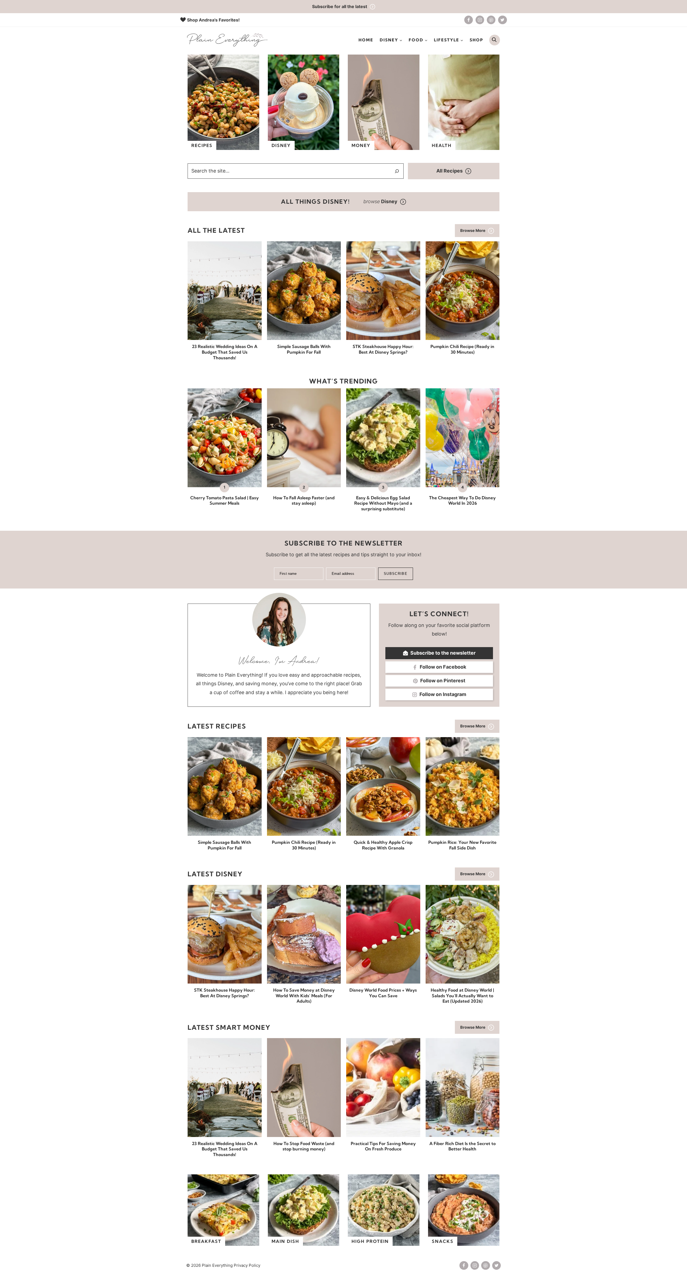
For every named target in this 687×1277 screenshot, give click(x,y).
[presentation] (225, 290)
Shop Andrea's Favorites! (213, 20)
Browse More (472, 230)
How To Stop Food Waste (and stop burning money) (303, 1146)
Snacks (443, 1241)
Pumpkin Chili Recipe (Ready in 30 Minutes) (462, 349)
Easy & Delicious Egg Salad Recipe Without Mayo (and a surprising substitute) (383, 503)
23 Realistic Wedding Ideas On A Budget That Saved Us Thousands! (224, 352)
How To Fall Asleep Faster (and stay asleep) (304, 500)
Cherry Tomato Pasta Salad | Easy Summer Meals (224, 500)
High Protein (370, 1241)
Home (366, 39)
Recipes (202, 145)
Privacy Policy (247, 1265)
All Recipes (449, 171)
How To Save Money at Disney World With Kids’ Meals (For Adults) (304, 995)
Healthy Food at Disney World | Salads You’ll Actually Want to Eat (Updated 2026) (462, 995)
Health (442, 145)
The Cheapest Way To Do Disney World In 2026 (462, 500)
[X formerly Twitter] (502, 20)
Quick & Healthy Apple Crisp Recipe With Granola (383, 845)
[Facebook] (468, 20)
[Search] (397, 171)
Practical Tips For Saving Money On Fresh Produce (383, 1146)
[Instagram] (480, 20)
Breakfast (206, 1241)
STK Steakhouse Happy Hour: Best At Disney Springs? (383, 349)
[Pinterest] (491, 20)
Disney (281, 145)
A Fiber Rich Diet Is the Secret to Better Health (462, 1146)
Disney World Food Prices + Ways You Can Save (383, 992)
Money (361, 145)
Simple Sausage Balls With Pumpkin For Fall (304, 349)
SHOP (476, 39)
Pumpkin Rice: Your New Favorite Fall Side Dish (462, 845)
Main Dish (285, 1241)
